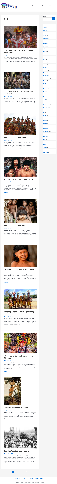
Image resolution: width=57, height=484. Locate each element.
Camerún (45, 54)
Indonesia (45, 94)
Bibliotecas (45, 43)
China (44, 62)
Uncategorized (46, 149)
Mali (44, 112)
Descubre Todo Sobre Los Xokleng (16, 451)
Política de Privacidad (50, 5)
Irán (44, 96)
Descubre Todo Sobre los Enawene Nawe (19, 269)
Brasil (5, 55)
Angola (44, 35)
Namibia (45, 123)
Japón (44, 99)
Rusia (44, 144)
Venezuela (45, 152)
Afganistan (45, 24)
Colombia (45, 67)
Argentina (45, 38)
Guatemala (45, 83)
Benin (44, 40)
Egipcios (45, 72)
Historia (45, 86)
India (44, 91)
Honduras (45, 88)
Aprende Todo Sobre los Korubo (15, 226)
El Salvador (45, 75)
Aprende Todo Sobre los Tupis (15, 138)
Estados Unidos (46, 78)
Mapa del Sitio (41, 5)
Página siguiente (30, 471)
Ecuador (45, 70)
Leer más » (6, 65)
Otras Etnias (46, 131)
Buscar (44, 16)
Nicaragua (45, 128)
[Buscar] (53, 18)
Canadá (45, 56)
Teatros (45, 147)
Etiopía (44, 80)
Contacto (34, 5)
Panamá (45, 136)
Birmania (45, 46)
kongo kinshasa (46, 104)
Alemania (45, 30)
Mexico (44, 115)
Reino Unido (46, 141)
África (44, 27)
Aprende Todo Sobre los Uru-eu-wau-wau (19, 179)
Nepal (44, 125)
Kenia (44, 102)
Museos (45, 120)
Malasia (45, 110)
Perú (44, 139)
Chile (44, 59)
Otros (44, 133)
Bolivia (44, 48)
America (45, 32)
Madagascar (46, 107)
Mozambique (46, 118)
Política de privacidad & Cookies (36, 478)
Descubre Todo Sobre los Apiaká (16, 408)
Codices (45, 64)
